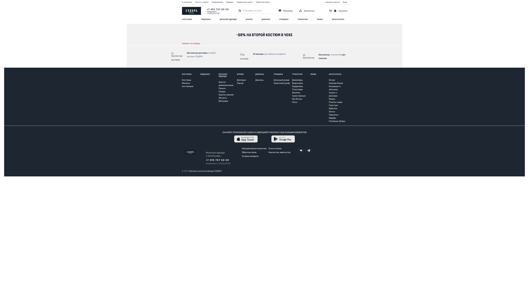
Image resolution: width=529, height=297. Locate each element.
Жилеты (223, 98)
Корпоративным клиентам (254, 148)
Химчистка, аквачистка (279, 152)
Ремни (332, 99)
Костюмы (187, 19)
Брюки (249, 19)
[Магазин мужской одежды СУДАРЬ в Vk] (301, 150)
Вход (345, 2)
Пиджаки (206, 19)
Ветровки (223, 101)
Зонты (332, 111)
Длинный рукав (281, 80)
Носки (332, 80)
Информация (217, 2)
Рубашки (283, 19)
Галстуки (333, 105)
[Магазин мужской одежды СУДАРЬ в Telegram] (309, 150)
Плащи (222, 91)
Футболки (297, 99)
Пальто (222, 88)
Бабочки (333, 108)
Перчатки (333, 115)
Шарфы (332, 118)
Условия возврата (250, 156)
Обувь (320, 19)
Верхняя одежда (228, 19)
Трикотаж (302, 19)
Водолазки (297, 83)
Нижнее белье (336, 83)
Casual (240, 83)
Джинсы (266, 19)
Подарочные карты (245, 2)
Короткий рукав (282, 83)
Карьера (229, 2)
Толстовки (297, 89)
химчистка (336, 55)
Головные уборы (337, 121)
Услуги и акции (201, 2)
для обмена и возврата (275, 54)
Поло (294, 102)
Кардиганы (297, 86)
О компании (187, 2)
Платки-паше (335, 102)
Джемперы (297, 80)
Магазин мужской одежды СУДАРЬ (205, 171)
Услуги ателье (275, 148)
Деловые (241, 80)
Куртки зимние (226, 95)
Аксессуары (338, 19)
